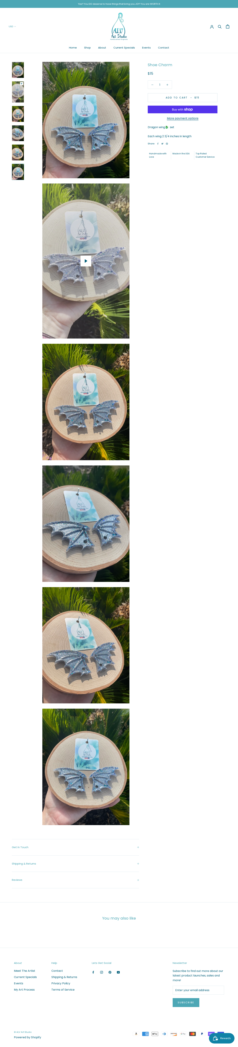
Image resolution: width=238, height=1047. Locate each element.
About (102, 47)
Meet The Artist (24, 971)
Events (146, 47)
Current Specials (124, 47)
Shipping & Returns (24, 863)
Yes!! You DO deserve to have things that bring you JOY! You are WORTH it (119, 4)
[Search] (220, 26)
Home (73, 47)
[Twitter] (162, 144)
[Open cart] (227, 26)
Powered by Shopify (27, 1037)
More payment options (182, 118)
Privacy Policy (60, 983)
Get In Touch (20, 847)
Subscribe (186, 1002)
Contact (163, 47)
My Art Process (24, 990)
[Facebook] (158, 144)
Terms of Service (63, 990)
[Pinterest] (167, 144)
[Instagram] (101, 972)
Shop (87, 47)
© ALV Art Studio (23, 1032)
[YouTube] (118, 972)
